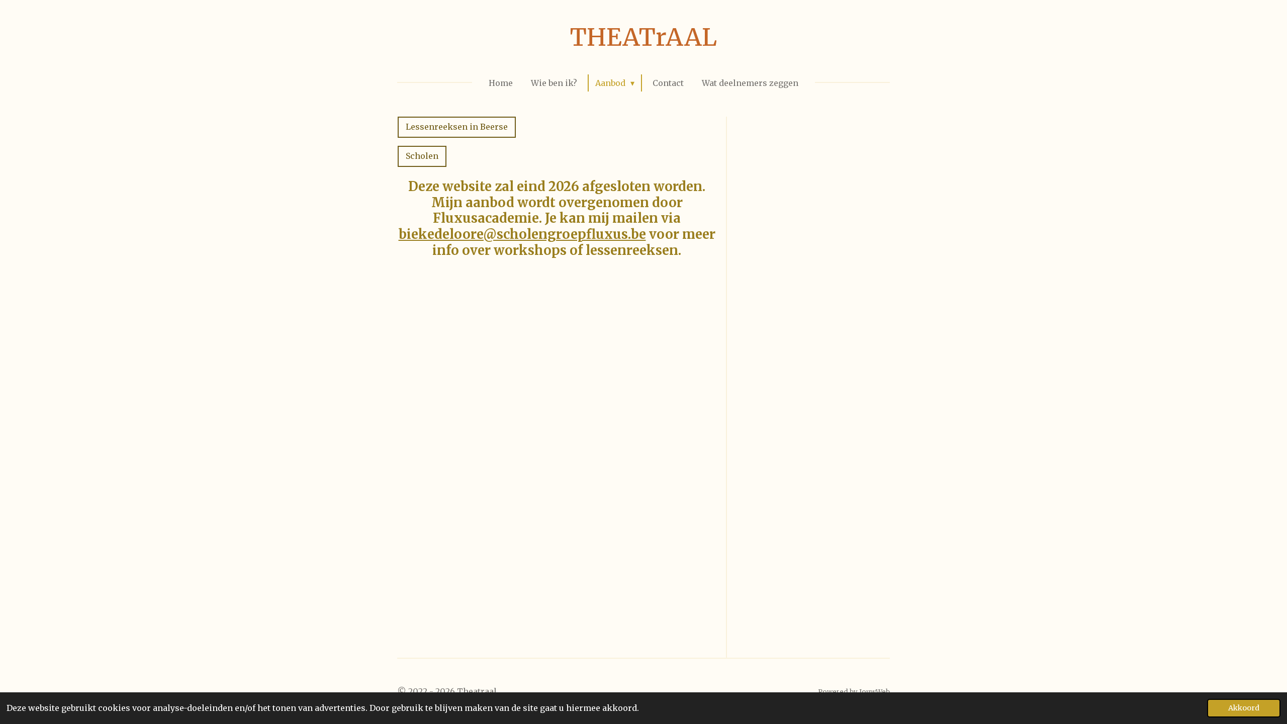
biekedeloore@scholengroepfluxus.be (522, 234)
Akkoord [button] (1243, 707)
